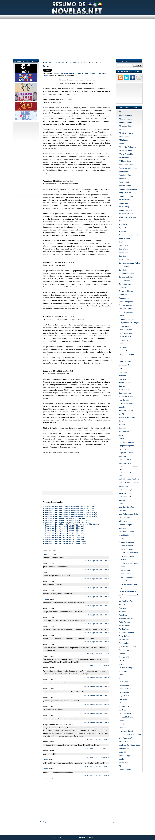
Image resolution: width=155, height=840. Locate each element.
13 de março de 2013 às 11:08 (97, 665)
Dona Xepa (123, 344)
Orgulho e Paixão (125, 588)
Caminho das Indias (126, 273)
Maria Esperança (125, 489)
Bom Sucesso (124, 256)
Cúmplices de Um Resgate (129, 323)
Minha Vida (123, 521)
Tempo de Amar (125, 713)
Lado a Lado (123, 439)
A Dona (121, 112)
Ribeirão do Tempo (126, 668)
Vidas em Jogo (124, 756)
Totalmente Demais (126, 731)
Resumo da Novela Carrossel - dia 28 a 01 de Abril (64, 540)
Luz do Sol (123, 449)
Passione (122, 608)
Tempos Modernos (126, 717)
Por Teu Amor (124, 629)
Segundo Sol (124, 696)
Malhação (122, 456)
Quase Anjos (123, 643)
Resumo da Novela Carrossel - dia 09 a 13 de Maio (65, 528)
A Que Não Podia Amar (127, 147)
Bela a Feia (123, 249)
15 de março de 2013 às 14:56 (96, 704)
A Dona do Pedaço (126, 115)
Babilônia (122, 242)
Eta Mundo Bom (125, 365)
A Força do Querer (126, 126)
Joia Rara (122, 428)
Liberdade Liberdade (127, 442)
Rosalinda (122, 675)
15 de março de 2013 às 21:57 (96, 739)
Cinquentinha (124, 298)
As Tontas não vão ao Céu (129, 235)
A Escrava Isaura (125, 119)
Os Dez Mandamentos (127, 591)
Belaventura (123, 252)
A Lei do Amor (124, 136)
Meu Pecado (123, 510)
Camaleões (123, 270)
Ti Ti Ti (121, 724)
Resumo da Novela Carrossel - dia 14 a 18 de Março (65, 543)
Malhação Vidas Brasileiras (129, 479)
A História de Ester (126, 133)
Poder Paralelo (124, 622)
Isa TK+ (122, 414)
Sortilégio (122, 710)
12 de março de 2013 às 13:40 (96, 633)
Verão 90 (122, 752)
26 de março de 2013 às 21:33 (96, 766)
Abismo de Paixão (126, 165)
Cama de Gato (124, 266)
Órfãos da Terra (125, 770)
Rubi (120, 678)
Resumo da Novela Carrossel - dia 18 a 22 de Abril (64, 534)
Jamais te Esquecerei (127, 418)
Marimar (122, 500)
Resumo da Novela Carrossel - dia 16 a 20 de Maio (65, 526)
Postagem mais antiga (106, 822)
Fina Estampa (124, 379)
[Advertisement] (77, 42)
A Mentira (122, 143)
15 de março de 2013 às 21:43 (96, 722)
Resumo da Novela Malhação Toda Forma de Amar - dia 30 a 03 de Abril (73, 524)
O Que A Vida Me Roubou (129, 563)
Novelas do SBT (95, 73)
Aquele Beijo (123, 228)
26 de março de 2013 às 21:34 (96, 775)
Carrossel (56, 73)
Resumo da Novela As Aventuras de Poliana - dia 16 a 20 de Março (71, 514)
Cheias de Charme (126, 291)
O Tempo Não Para (126, 581)
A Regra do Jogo (125, 150)
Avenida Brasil (124, 238)
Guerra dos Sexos (126, 396)
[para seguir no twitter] (126, 80)
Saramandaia (124, 692)
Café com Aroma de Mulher (129, 263)
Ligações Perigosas (126, 446)
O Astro (121, 539)
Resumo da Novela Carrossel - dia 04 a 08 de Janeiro (72, 64)
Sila (120, 703)
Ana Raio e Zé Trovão (127, 217)
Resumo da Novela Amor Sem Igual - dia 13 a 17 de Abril (67, 520)
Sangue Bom (124, 685)
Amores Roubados (126, 214)
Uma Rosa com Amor (127, 738)
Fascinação (123, 372)
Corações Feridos (125, 309)
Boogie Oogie (124, 259)
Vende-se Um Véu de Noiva (129, 745)
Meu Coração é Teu (126, 507)
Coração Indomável (126, 305)
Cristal (121, 316)
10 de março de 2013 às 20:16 (96, 579)
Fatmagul (122, 375)
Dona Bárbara (124, 340)
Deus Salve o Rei (125, 337)
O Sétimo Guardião (126, 577)
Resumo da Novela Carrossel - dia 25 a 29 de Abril (64, 532)
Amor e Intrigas (125, 207)
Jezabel (122, 425)
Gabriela (122, 386)
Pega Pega (123, 615)
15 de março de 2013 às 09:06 (96, 686)
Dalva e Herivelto (125, 330)
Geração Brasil (124, 389)
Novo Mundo (124, 535)
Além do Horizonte (126, 182)
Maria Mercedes (125, 493)
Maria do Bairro (125, 496)
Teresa (121, 720)
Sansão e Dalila (125, 689)
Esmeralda (123, 358)
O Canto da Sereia (126, 546)
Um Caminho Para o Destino (130, 734)
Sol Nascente (124, 706)
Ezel (120, 368)
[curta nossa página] (133, 80)
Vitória (121, 759)
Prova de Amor (124, 636)
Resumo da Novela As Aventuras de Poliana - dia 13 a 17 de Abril (70, 507)
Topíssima (123, 727)
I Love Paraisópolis (126, 403)
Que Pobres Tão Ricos (127, 647)
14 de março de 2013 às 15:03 (96, 677)
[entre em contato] (139, 80)
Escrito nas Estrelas (126, 354)
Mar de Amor (124, 486)
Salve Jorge (123, 682)
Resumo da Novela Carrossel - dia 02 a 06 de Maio (65, 530)
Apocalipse (123, 224)
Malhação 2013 (125, 460)
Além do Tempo (125, 186)
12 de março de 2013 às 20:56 (96, 653)
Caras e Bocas (124, 280)
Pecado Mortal (124, 611)
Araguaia (122, 231)
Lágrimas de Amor (126, 453)
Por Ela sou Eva (125, 625)
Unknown (46, 599)
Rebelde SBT (124, 657)
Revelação (123, 664)
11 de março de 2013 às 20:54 (97, 606)
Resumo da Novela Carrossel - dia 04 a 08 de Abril (64, 538)
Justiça (121, 435)
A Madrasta (123, 140)
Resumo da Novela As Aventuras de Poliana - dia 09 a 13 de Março (71, 516)
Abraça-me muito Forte (128, 168)
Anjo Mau (122, 221)
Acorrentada (123, 172)
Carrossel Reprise (68, 73)
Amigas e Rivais (125, 193)
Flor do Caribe (124, 382)
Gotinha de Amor (125, 393)
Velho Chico (123, 741)
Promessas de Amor (126, 633)
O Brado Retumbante (127, 542)
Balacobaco (123, 245)
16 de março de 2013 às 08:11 (97, 748)
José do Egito (124, 432)
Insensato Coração (126, 411)
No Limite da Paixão (126, 532)
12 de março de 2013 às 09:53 (96, 624)
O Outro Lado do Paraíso (128, 553)
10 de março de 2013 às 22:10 (96, 588)
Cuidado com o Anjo (126, 319)
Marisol (121, 503)
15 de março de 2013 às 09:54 (96, 695)
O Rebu (122, 567)
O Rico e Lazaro (125, 574)
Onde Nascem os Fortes (128, 584)
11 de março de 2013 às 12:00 (97, 597)
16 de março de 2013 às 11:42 (97, 757)
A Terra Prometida (126, 154)
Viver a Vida (123, 763)
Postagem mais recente (49, 822)
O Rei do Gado (124, 570)
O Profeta (122, 560)
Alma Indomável (125, 175)
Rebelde (122, 654)
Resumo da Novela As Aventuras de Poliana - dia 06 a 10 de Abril (70, 509)
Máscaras (122, 528)
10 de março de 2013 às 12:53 (96, 570)
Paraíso (122, 604)
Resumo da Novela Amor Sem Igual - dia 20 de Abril (65, 518)
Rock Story (123, 671)
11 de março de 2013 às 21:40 (97, 615)
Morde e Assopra (125, 525)
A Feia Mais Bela (125, 122)
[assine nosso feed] (120, 80)
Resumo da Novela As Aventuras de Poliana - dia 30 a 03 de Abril (70, 510)
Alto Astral (122, 179)
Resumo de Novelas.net (70, 837)
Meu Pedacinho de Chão (128, 514)
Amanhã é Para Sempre (128, 189)
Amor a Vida (123, 203)
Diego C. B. (47, 554)
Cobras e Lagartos (126, 302)
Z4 (120, 766)
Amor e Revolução (126, 210)
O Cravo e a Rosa (126, 549)
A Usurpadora (124, 157)
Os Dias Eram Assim (126, 601)
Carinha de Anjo (125, 284)
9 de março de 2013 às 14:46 (97, 561)
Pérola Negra (124, 640)
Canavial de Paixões (126, 277)
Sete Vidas (123, 699)
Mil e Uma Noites (125, 518)
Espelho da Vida (125, 361)
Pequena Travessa (126, 618)
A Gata (121, 129)
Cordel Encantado (126, 312)
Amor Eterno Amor (126, 196)
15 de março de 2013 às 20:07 (96, 713)
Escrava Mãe (124, 351)
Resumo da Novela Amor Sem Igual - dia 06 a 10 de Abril (67, 522)
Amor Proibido (124, 200)
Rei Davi (122, 661)
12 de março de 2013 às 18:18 (96, 642)
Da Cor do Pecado (126, 326)
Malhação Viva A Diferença (129, 482)
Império (122, 407)
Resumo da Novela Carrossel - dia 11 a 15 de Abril (64, 536)
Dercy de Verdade (126, 333)
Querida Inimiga (125, 650)
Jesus (121, 421)
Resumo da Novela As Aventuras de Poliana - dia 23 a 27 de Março (71, 512)
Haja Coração (124, 400)
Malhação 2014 (125, 463)
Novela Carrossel (82, 73)
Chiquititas (123, 295)
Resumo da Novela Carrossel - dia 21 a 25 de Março (65, 542)
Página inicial (78, 822)
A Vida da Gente (125, 161)
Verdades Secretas (126, 748)
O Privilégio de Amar (126, 556)
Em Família (123, 347)
